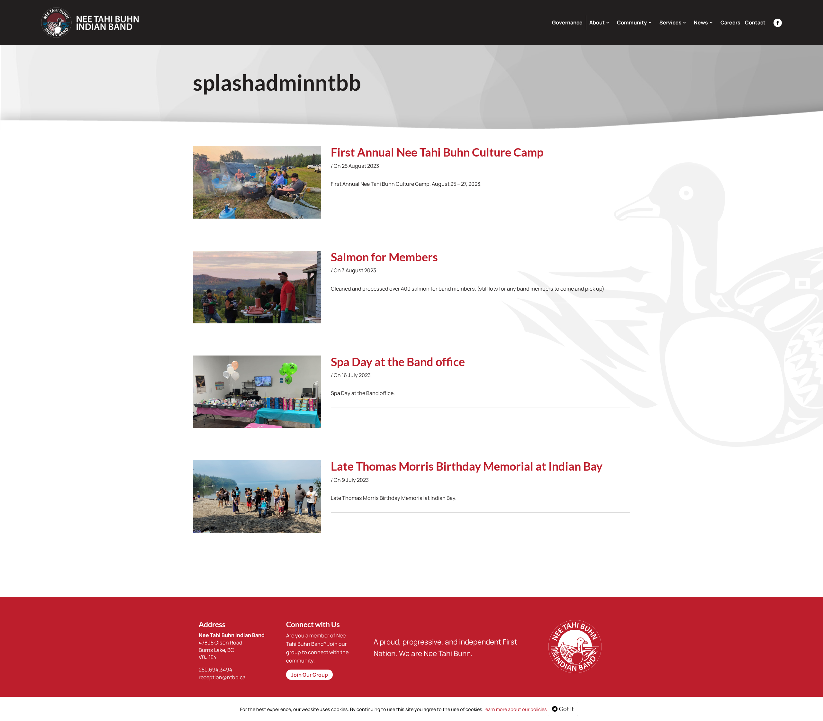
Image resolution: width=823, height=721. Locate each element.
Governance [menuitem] (567, 22)
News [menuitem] (701, 22)
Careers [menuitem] (730, 22)
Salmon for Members (384, 257)
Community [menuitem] (632, 22)
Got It (566, 709)
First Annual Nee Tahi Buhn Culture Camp (437, 152)
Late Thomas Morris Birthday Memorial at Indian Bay (466, 466)
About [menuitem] (597, 22)
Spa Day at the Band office (398, 362)
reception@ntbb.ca (222, 677)
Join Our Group (309, 674)
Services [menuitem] (670, 22)
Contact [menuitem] (755, 22)
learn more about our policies (515, 709)
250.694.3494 (215, 669)
